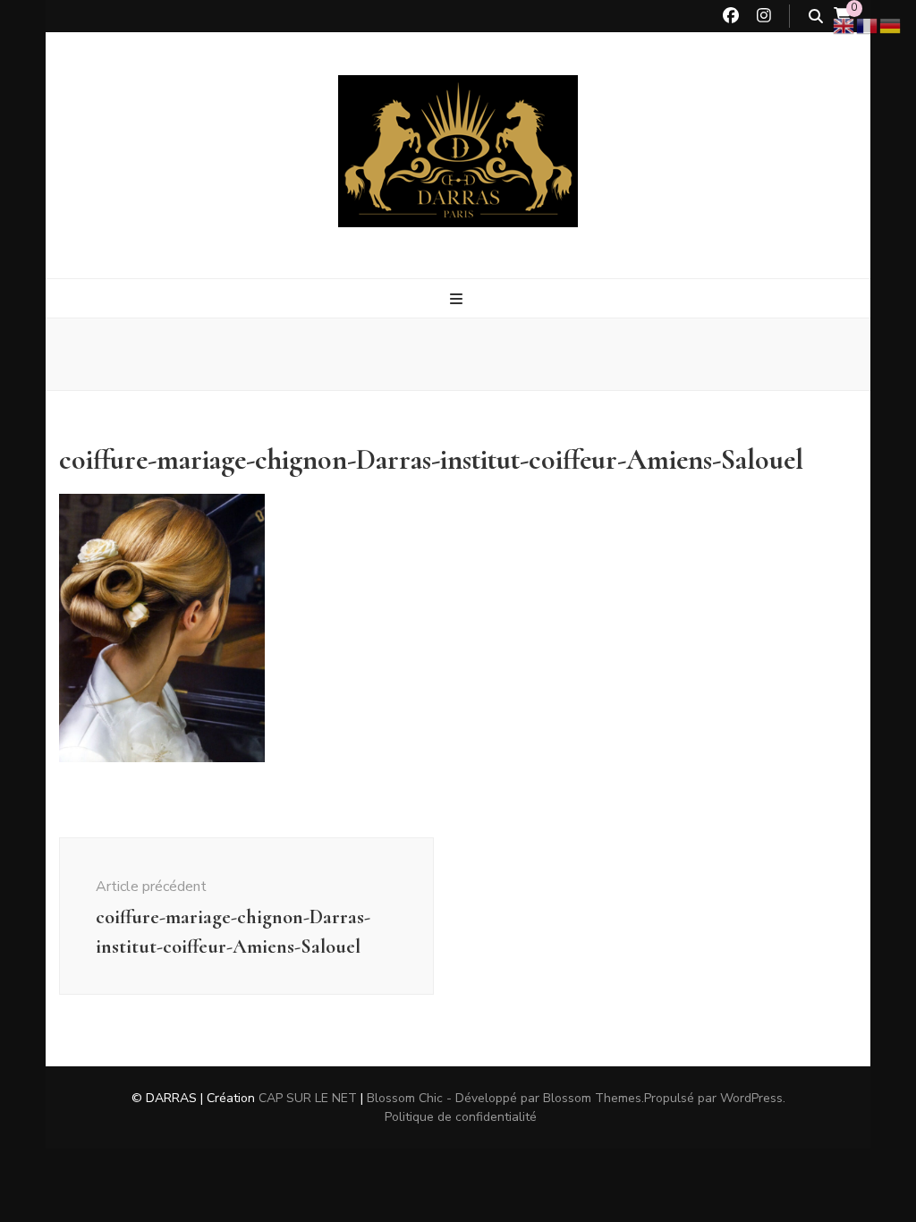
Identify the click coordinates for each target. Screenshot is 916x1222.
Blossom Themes (592, 1098)
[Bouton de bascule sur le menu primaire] (458, 299)
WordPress (751, 1098)
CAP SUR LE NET (308, 1098)
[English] (844, 25)
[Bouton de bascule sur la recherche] (816, 16)
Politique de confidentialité (461, 1116)
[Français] (867, 25)
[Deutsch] (891, 25)
